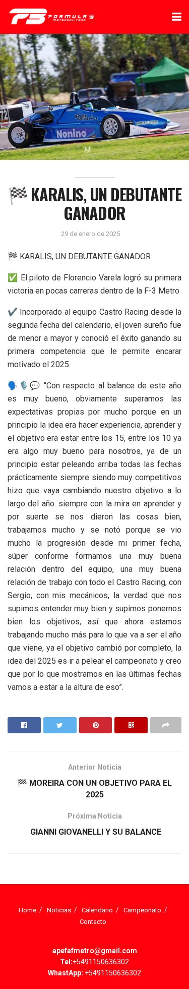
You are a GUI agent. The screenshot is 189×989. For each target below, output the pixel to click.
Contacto (93, 921)
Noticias (59, 910)
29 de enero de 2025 (90, 234)
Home (27, 910)
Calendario (97, 910)
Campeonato (142, 910)
